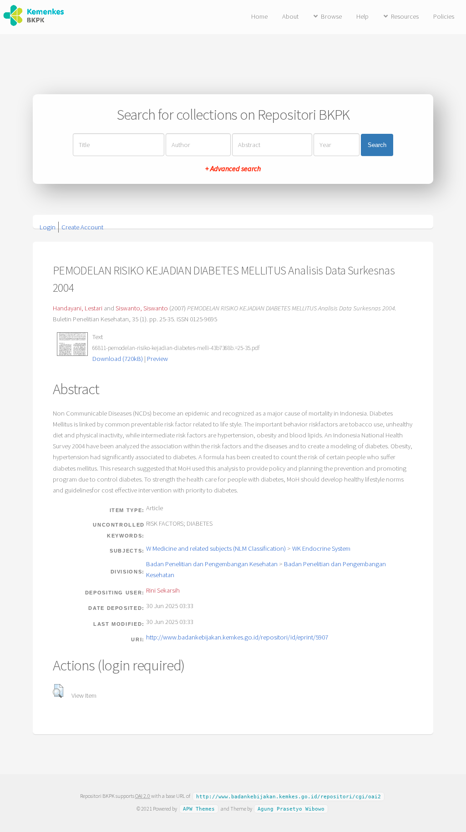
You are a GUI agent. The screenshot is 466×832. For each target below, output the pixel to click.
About (290, 16)
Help (362, 16)
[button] (58, 691)
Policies (443, 16)
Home (259, 16)
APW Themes (199, 809)
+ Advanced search (233, 168)
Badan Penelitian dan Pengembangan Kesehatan (212, 564)
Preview (157, 359)
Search (377, 145)
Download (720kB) (117, 359)
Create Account (82, 227)
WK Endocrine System (321, 548)
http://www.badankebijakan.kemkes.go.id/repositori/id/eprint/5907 (237, 637)
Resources (405, 16)
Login (48, 227)
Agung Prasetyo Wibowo (291, 809)
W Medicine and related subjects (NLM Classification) (216, 548)
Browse (331, 16)
